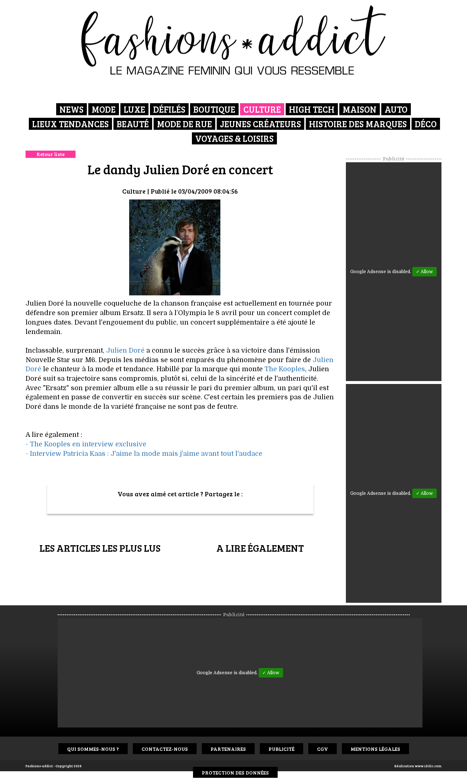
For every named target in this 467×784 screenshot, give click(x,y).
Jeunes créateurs (260, 124)
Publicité (281, 748)
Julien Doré (125, 350)
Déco (426, 124)
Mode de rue (184, 124)
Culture (262, 109)
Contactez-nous (165, 748)
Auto (396, 109)
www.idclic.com (428, 765)
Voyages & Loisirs (234, 138)
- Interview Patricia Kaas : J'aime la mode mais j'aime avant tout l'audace (144, 453)
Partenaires (228, 748)
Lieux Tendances (70, 124)
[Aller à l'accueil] (233, 40)
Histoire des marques (358, 124)
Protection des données (235, 772)
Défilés (169, 109)
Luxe (134, 109)
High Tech (312, 109)
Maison (360, 109)
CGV (322, 748)
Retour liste (50, 154)
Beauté (133, 124)
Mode (104, 109)
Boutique (214, 109)
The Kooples (285, 369)
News (71, 109)
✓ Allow (424, 271)
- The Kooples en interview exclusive (86, 444)
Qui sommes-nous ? (93, 748)
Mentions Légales (375, 748)
